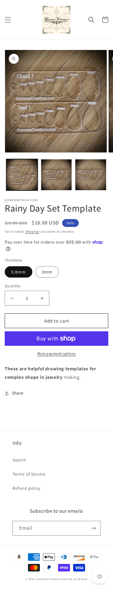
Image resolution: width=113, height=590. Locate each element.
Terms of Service (29, 474)
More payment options (56, 353)
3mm (47, 272)
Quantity (12, 286)
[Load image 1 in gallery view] (22, 174)
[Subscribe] (93, 528)
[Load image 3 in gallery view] (90, 174)
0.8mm (18, 272)
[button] (8, 20)
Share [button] (18, 393)
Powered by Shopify (74, 579)
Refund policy (26, 488)
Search (19, 460)
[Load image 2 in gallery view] (56, 174)
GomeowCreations (48, 579)
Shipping (32, 231)
